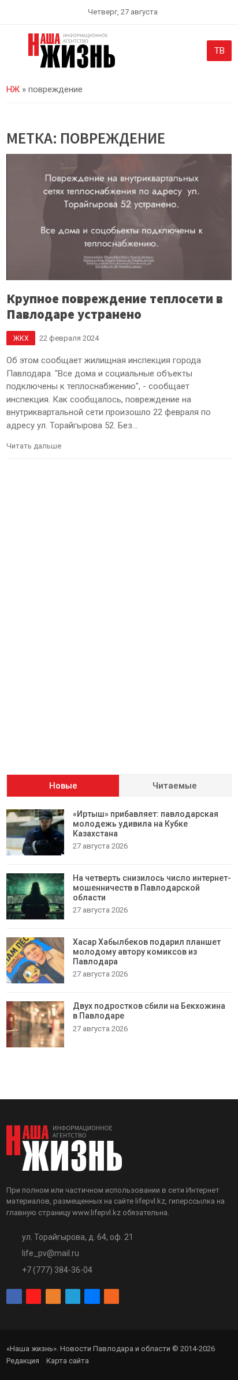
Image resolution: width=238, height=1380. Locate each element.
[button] (13, 53)
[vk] (91, 1297)
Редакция (22, 1360)
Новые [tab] (63, 786)
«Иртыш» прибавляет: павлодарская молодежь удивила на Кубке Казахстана (145, 823)
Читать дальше (33, 446)
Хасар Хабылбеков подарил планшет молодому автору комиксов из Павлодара (147, 951)
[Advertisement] (119, 629)
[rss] (111, 1297)
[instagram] (33, 1297)
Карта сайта (67, 1360)
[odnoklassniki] (53, 1297)
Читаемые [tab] (175, 786)
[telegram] (72, 1297)
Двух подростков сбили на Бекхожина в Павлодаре (149, 1010)
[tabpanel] (119, 928)
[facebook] (13, 1297)
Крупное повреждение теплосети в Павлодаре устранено (114, 306)
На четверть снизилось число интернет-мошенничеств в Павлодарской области (152, 887)
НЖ (13, 89)
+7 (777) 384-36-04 (57, 1270)
